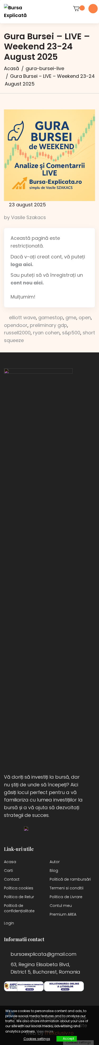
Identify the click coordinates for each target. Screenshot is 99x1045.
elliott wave (22, 317)
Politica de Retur (19, 896)
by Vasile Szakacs (25, 217)
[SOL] (64, 986)
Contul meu (61, 905)
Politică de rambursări (70, 879)
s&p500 (71, 332)
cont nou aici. (27, 282)
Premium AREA (63, 914)
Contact (12, 879)
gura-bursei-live (45, 68)
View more (44, 1031)
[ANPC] (24, 986)
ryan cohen (46, 332)
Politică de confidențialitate (19, 908)
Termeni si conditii (66, 888)
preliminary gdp (48, 325)
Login (9, 923)
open (85, 317)
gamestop (50, 317)
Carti (8, 870)
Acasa (10, 861)
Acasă (11, 68)
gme (70, 317)
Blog (54, 870)
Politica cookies (18, 888)
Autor (55, 861)
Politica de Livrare (66, 896)
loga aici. (22, 264)
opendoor (15, 325)
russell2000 (17, 332)
